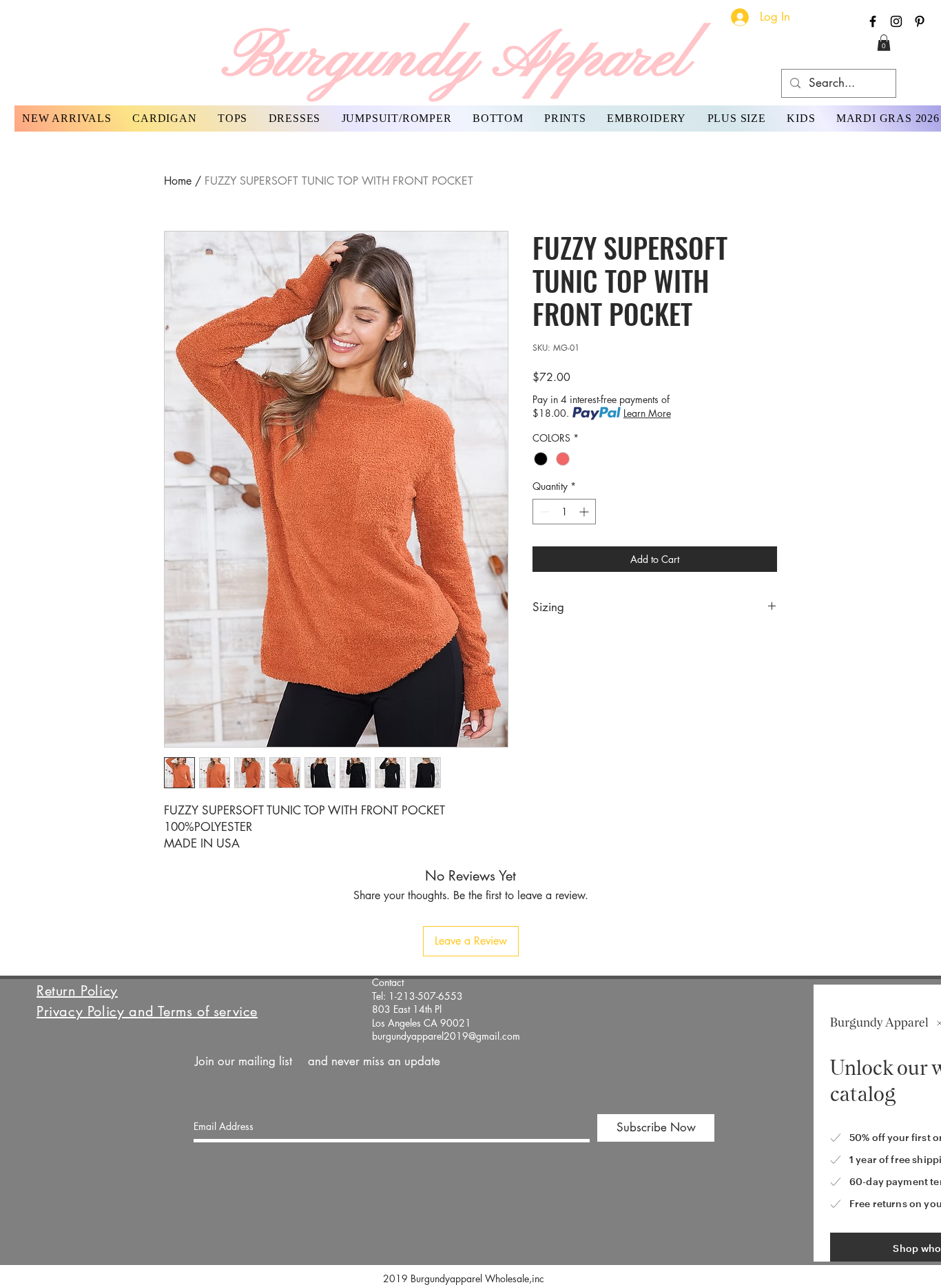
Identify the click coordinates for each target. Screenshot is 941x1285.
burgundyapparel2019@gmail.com (446, 1035)
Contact (388, 982)
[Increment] (585, 512)
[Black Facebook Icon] (872, 21)
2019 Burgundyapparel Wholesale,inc (469, 1278)
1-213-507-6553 (426, 996)
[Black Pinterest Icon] (919, 21)
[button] (884, 42)
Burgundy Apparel (456, 59)
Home (178, 181)
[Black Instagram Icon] (896, 21)
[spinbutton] (564, 512)
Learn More (647, 413)
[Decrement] (543, 512)
